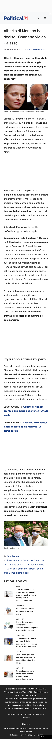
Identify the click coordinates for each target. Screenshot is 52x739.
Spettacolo (13, 556)
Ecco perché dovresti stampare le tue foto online (25, 611)
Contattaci (26, 718)
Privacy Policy (26, 735)
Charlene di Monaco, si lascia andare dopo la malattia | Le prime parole (26, 426)
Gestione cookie (46, 737)
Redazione (13, 735)
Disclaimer (38, 735)
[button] (38, 18)
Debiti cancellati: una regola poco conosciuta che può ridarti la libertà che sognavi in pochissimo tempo (26, 594)
